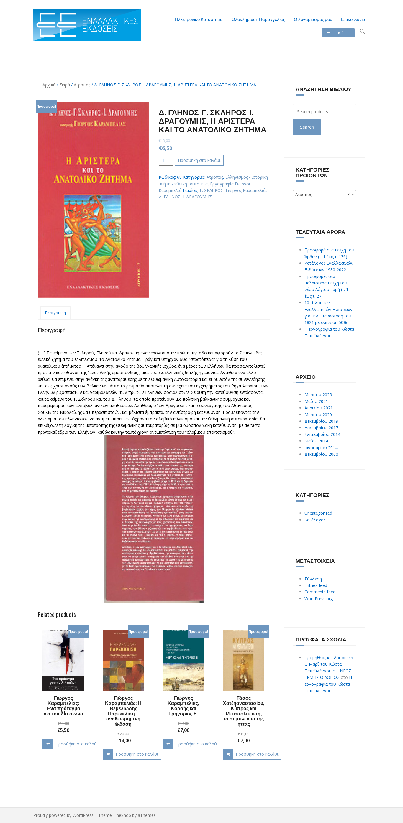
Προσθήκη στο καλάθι (199, 160)
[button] (362, 31)
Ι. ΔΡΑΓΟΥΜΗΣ (197, 197)
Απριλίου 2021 (318, 408)
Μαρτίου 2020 (318, 414)
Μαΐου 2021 (316, 401)
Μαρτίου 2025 (318, 394)
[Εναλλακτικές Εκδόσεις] (87, 24)
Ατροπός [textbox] (322, 194)
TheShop (122, 815)
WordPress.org (318, 598)
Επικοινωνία (353, 19)
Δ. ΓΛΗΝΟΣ (170, 197)
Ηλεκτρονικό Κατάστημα (199, 19)
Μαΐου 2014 (316, 441)
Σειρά (64, 85)
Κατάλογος (314, 520)
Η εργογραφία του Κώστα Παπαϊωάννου (328, 683)
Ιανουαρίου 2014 (321, 447)
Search (307, 127)
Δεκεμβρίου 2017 (321, 427)
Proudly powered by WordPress (63, 815)
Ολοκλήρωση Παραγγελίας (258, 19)
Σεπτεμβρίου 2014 (322, 434)
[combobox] (324, 194)
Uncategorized (318, 513)
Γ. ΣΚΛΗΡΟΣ (211, 190)
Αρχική (48, 85)
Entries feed (315, 585)
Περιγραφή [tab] (55, 312)
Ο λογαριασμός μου (313, 19)
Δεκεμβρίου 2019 (321, 421)
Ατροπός (82, 85)
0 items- (340, 32)
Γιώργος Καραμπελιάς (246, 190)
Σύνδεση (313, 579)
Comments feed (319, 592)
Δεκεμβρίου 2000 (321, 454)
